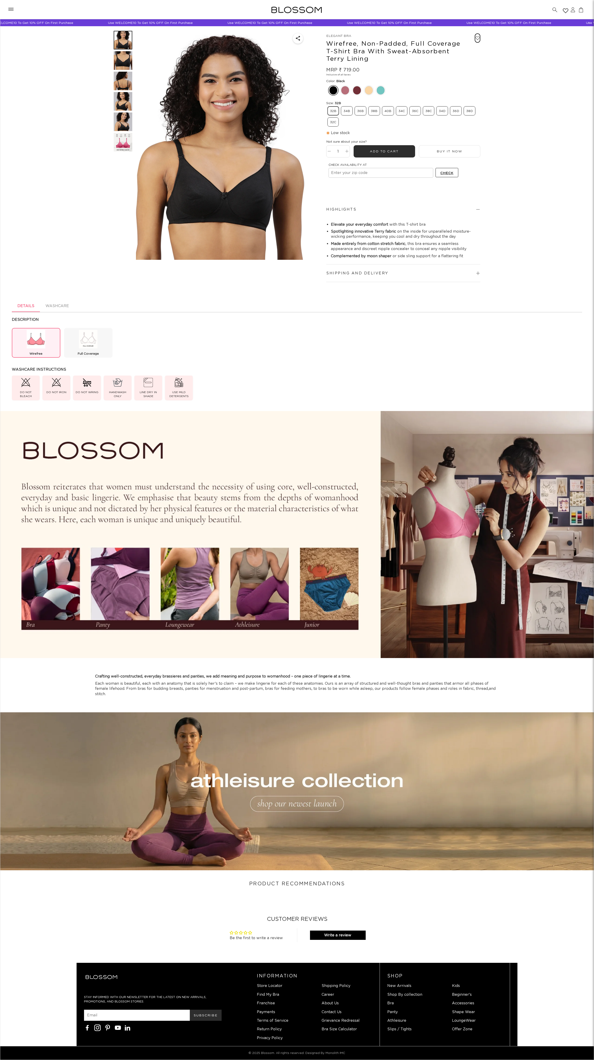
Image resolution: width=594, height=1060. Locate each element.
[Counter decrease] (329, 151)
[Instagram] (97, 1028)
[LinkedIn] (127, 1028)
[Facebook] (87, 1028)
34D (442, 111)
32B (333, 111)
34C (401, 111)
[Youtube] (118, 1028)
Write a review (337, 935)
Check (446, 173)
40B (387, 111)
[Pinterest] (107, 1028)
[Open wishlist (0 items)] (564, 9)
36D (455, 111)
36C (415, 111)
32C (333, 122)
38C (428, 111)
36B (360, 111)
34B (346, 111)
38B (374, 111)
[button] (10, 10)
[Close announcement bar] (589, 22)
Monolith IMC (335, 1053)
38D (469, 111)
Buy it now (449, 151)
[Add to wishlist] (477, 38)
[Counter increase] (347, 151)
